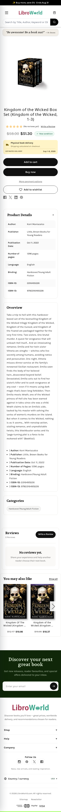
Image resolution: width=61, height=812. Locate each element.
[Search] (54, 22)
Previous (4, 606)
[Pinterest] (21, 197)
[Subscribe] (53, 686)
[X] (10, 197)
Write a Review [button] (48, 126)
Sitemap (24, 799)
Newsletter (36, 799)
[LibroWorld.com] (30, 707)
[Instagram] (19, 762)
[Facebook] (5, 197)
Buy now (30, 172)
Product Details (19, 215)
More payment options (30, 181)
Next (53, 606)
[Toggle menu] (7, 13)
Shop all (53, 579)
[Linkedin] (16, 197)
